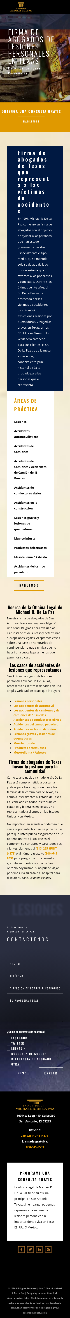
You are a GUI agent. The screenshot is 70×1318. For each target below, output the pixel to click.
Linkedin (18, 1048)
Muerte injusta (24, 743)
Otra (15, 1064)
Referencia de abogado (31, 1059)
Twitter (17, 1043)
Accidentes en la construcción (34, 729)
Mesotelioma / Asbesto (29, 752)
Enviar (51, 1073)
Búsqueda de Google (28, 1054)
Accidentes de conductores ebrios (37, 720)
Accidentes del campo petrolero (35, 724)
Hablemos (31, 121)
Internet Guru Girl (47, 1293)
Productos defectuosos (29, 748)
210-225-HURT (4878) (35, 1136)
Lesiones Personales (27, 701)
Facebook (19, 1038)
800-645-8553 (35, 1147)
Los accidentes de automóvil (33, 706)
